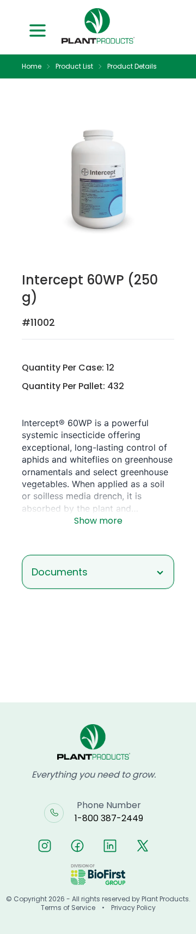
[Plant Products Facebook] (77, 845)
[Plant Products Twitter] (142, 845)
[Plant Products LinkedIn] (110, 845)
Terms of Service (68, 907)
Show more (98, 520)
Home (31, 66)
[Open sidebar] (37, 30)
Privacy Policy (133, 907)
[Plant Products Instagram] (44, 845)
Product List (74, 66)
